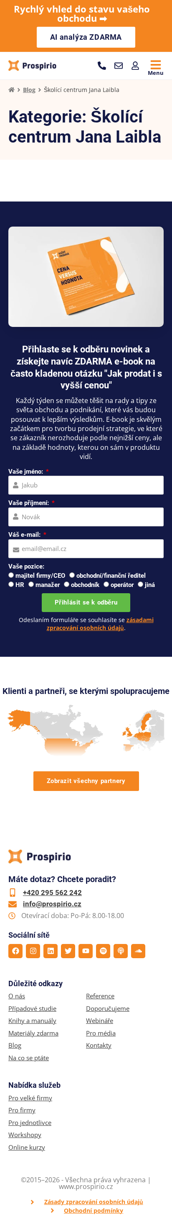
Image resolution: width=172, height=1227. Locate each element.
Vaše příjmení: (29, 503)
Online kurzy (26, 1147)
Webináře (99, 1021)
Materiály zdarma (33, 1033)
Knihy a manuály (32, 1021)
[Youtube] (85, 951)
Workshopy (24, 1135)
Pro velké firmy (30, 1098)
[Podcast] (121, 951)
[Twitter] (68, 951)
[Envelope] (118, 65)
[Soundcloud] (138, 951)
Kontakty (98, 1045)
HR (19, 585)
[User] (135, 65)
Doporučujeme (107, 1009)
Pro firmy (21, 1110)
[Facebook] (15, 951)
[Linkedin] (50, 951)
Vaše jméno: (26, 471)
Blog (29, 90)
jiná (150, 585)
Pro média (101, 1033)
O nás (16, 996)
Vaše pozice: (26, 566)
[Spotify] (103, 951)
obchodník (85, 585)
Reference (100, 996)
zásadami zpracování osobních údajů (100, 623)
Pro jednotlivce (29, 1123)
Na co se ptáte (28, 1058)
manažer (47, 585)
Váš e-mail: (25, 534)
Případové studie (32, 1009)
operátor (122, 585)
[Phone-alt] (102, 65)
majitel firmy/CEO (40, 575)
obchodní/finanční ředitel (111, 575)
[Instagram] (33, 951)
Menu (156, 73)
